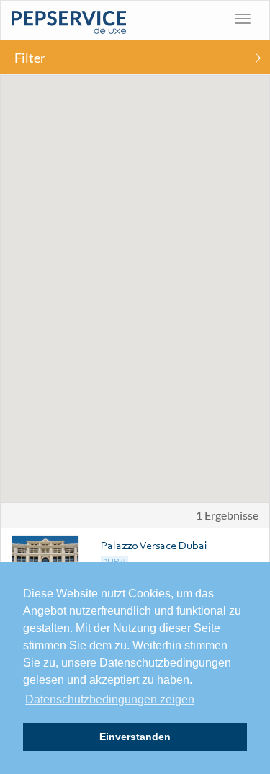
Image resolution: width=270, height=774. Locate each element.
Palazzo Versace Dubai (154, 545)
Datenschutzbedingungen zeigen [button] (109, 699)
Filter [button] (29, 58)
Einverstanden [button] (135, 736)
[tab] (135, 57)
